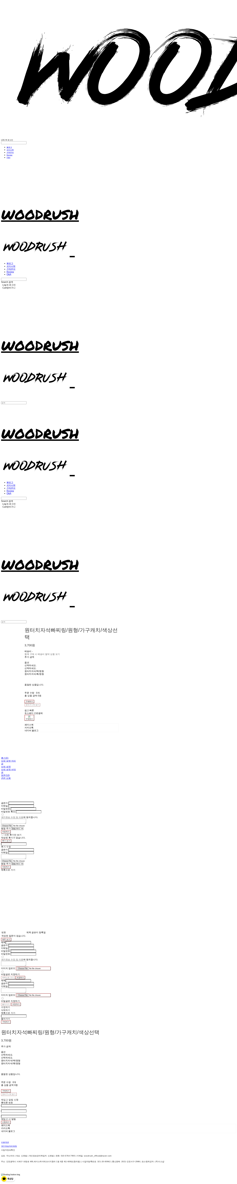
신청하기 (6, 1122)
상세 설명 (6, 767)
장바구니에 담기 (9, 1094)
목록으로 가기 (8, 977)
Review (9, 155)
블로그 (9, 147)
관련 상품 (6, 778)
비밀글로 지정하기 (10, 974)
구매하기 (6, 1022)
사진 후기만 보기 (12, 835)
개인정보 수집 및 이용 (12, 817)
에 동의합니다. (19, 817)
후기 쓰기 (6, 841)
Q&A (8, 157)
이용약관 (5, 1142)
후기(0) (4, 758)
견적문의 (10, 152)
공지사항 (10, 150)
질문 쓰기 (6, 939)
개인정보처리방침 (9, 1146)
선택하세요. (30, 665)
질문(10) (5, 775)
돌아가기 (6, 1004)
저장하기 (6, 832)
